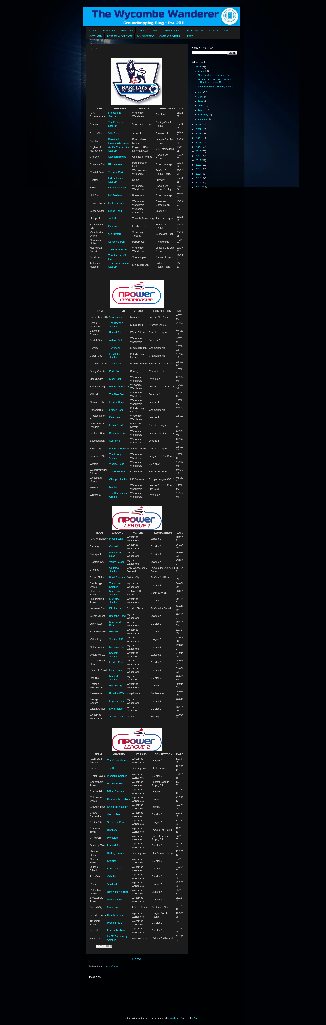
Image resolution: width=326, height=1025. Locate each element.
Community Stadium (118, 799)
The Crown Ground (117, 760)
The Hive (112, 768)
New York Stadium (117, 891)
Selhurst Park (115, 172)
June (201, 97)
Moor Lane (113, 907)
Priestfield (112, 837)
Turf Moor (114, 348)
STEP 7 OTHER (195, 30)
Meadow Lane (117, 647)
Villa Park (113, 133)
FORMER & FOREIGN (119, 36)
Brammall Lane (117, 433)
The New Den (116, 394)
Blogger (197, 1018)
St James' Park (116, 241)
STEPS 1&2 (109, 30)
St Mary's (114, 440)
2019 (199, 151)
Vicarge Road (116, 464)
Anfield (112, 218)
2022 (199, 138)
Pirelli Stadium (117, 577)
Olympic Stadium (118, 479)
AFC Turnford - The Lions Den (214, 75)
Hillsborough (116, 685)
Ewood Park (116, 332)
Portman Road (116, 203)
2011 (198, 187)
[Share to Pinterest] (110, 946)
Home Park (115, 670)
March (202, 110)
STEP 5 (142, 30)
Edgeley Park (116, 701)
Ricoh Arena (115, 164)
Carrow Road (116, 402)
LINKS (189, 36)
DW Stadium (116, 708)
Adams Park (116, 716)
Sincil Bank (115, 379)
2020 (199, 147)
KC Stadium (115, 195)
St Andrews (115, 317)
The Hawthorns (117, 471)
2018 (199, 156)
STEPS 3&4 (126, 30)
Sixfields (111, 861)
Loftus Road (116, 425)
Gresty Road (114, 814)
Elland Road (115, 211)
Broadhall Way (117, 693)
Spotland (112, 884)
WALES (227, 30)
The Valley (115, 363)
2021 (199, 142)
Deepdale (114, 417)
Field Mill (114, 631)
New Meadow (114, 899)
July (200, 92)
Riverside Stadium (119, 386)
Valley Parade (116, 562)
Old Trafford (114, 234)
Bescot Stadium (116, 930)
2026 (199, 67)
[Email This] (97, 946)
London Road (116, 662)
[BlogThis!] (101, 946)
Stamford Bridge (117, 156)
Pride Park (115, 371)
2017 (199, 160)
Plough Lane (116, 538)
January (203, 119)
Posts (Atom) (111, 966)
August (202, 71)
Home (136, 959)
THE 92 (93, 30)
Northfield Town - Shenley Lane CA (216, 86)
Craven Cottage (117, 187)
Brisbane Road (117, 616)
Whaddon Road (115, 783)
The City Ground (117, 249)
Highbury (112, 830)
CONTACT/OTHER (169, 36)
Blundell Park (114, 845)
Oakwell (113, 546)
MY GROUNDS (145, 36)
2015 (199, 169)
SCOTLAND (95, 36)
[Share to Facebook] (107, 946)
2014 (199, 174)
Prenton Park (114, 922)
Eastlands (113, 226)
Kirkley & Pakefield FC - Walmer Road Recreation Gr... (215, 80)
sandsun (174, 1018)
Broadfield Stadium (117, 806)
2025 (199, 124)
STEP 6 (155, 30)
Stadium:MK (116, 639)
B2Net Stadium (115, 791)
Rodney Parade (115, 853)
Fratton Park (116, 410)
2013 (199, 178)
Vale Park (112, 876)
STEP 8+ (213, 30)
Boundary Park (115, 868)
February (203, 114)
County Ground (115, 915)
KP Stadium (115, 608)
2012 (199, 182)
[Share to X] (104, 946)
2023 (199, 133)
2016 (199, 165)
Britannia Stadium (119, 448)
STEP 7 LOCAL (172, 30)
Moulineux (115, 487)
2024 (199, 129)
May (201, 101)
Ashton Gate (116, 340)
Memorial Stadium (117, 776)
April (201, 105)
